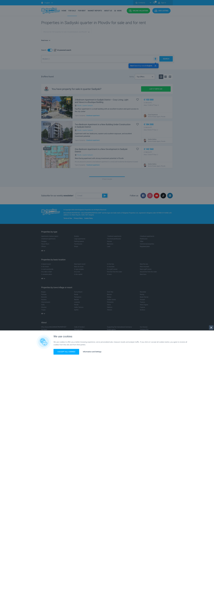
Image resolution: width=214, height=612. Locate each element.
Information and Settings (92, 352)
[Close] (211, 327)
